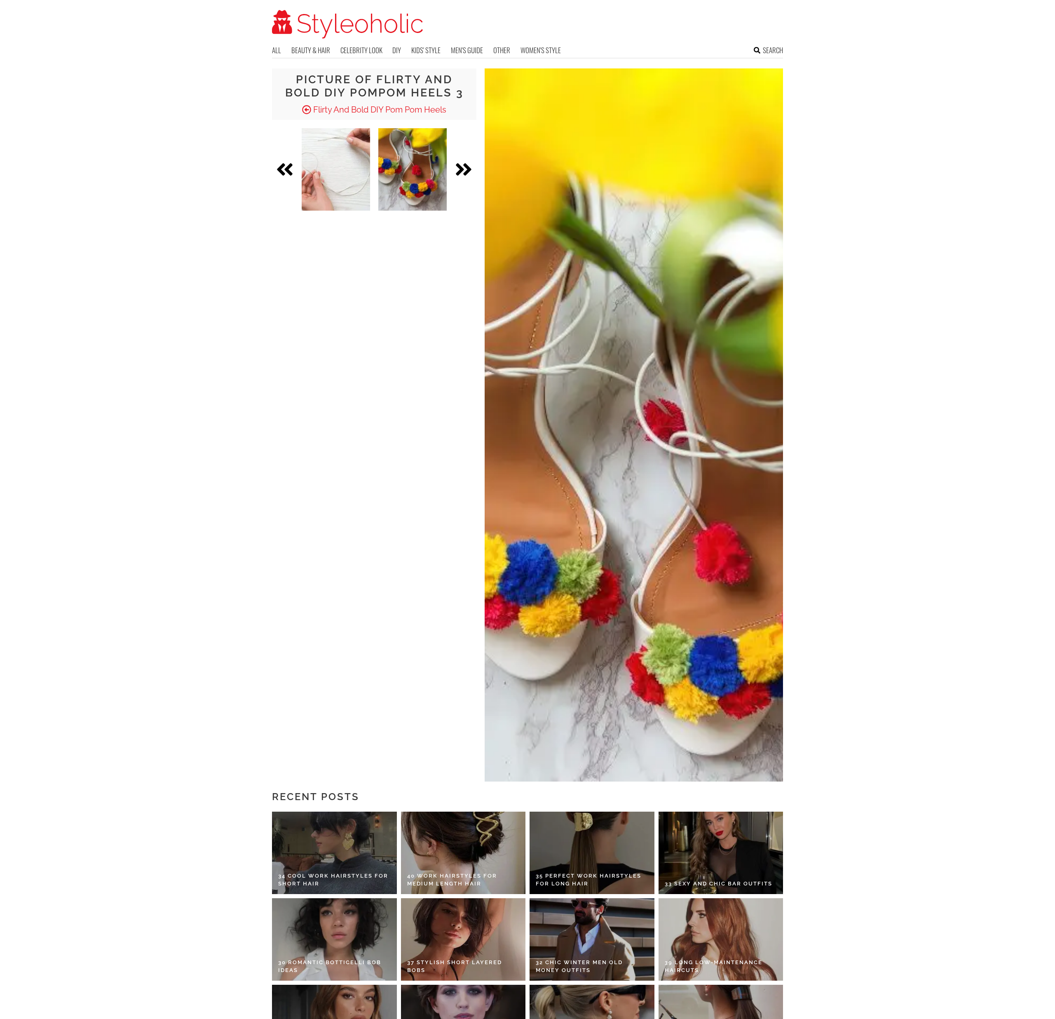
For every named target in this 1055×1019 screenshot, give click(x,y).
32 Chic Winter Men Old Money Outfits (579, 966)
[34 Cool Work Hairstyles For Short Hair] (334, 853)
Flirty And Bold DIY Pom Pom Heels (378, 110)
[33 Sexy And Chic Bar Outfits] (721, 853)
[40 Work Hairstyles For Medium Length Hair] (463, 853)
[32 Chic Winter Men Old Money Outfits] (592, 939)
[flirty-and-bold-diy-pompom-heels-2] (336, 169)
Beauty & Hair (310, 50)
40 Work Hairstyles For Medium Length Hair (452, 880)
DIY (396, 50)
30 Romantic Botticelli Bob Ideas (329, 966)
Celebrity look (361, 50)
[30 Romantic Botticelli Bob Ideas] (334, 939)
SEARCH (773, 50)
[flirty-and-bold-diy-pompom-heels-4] (412, 169)
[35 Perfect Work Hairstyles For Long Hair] (592, 853)
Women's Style (540, 50)
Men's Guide (467, 50)
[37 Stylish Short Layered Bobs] (463, 939)
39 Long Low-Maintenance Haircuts (713, 966)
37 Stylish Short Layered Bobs (454, 966)
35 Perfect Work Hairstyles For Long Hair (588, 880)
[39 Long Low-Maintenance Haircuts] (721, 939)
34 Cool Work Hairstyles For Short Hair (333, 880)
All (276, 50)
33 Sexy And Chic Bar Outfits (718, 883)
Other (501, 50)
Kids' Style (426, 50)
